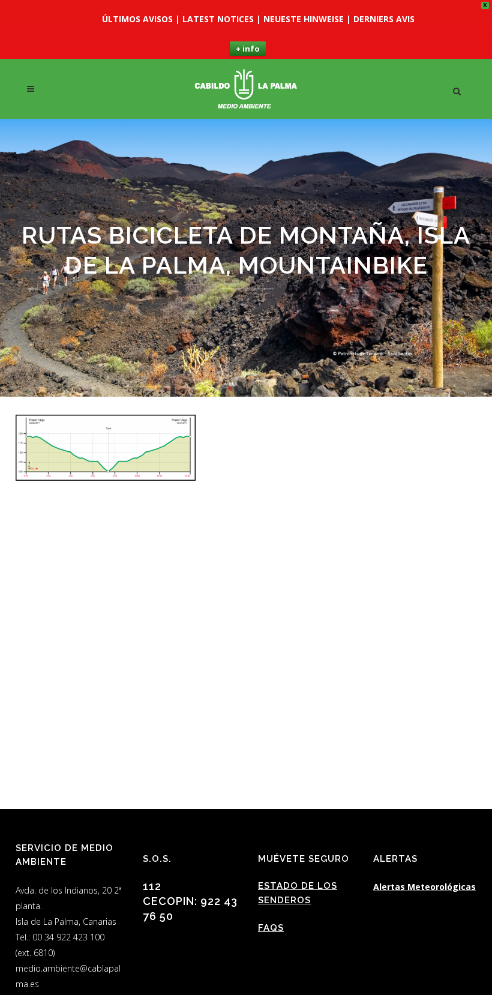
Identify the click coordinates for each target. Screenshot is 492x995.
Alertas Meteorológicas (424, 886)
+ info (248, 48)
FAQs (271, 927)
